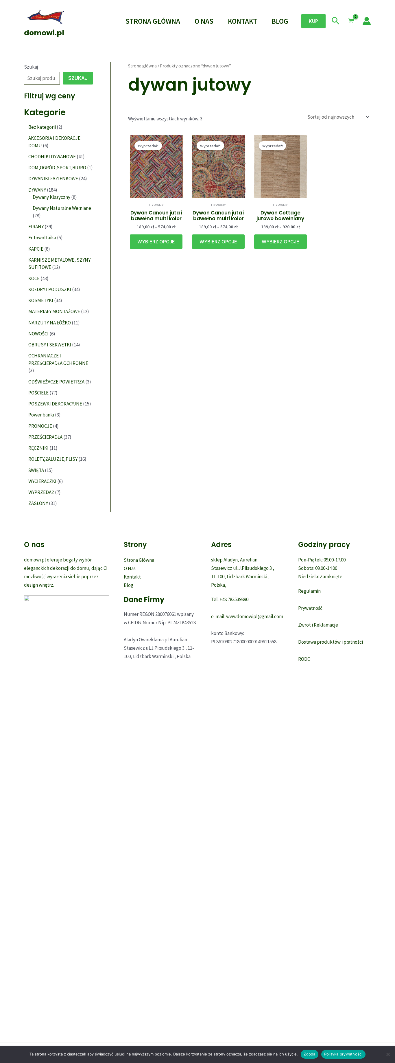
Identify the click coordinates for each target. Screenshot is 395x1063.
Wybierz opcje (156, 242)
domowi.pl (44, 33)
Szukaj (31, 67)
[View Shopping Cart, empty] (351, 21)
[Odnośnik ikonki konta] (366, 21)
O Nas (204, 21)
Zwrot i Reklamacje (318, 625)
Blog (280, 21)
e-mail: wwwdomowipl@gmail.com (247, 616)
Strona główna (142, 66)
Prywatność (310, 608)
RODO (304, 659)
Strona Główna (152, 21)
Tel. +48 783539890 (229, 599)
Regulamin (309, 591)
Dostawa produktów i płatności (330, 642)
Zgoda (309, 1054)
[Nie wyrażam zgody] (388, 1054)
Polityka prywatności (343, 1054)
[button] (313, 21)
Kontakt (242, 21)
